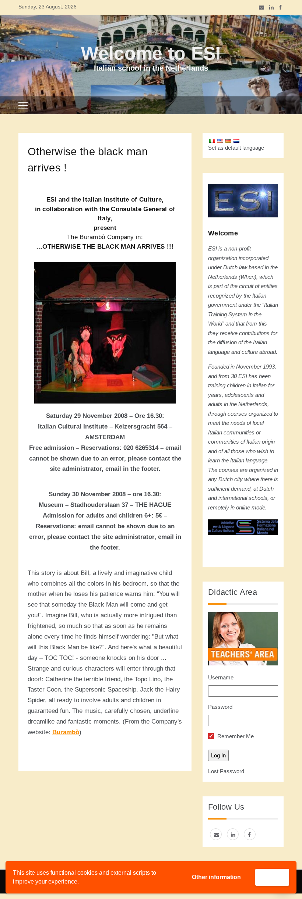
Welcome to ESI (151, 53)
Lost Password (226, 771)
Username (220, 677)
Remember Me (235, 736)
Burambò (65, 732)
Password (220, 707)
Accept (272, 877)
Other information (216, 877)
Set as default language (236, 148)
